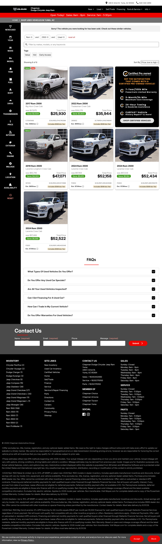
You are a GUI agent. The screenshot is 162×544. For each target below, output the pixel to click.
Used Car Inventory (52, 368)
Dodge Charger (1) (14, 372)
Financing (121, 9)
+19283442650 (95, 377)
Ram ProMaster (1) (14, 426)
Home (15, 20)
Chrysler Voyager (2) (15, 368)
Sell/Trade (110, 9)
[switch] (27, 54)
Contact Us (49, 401)
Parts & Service (133, 9)
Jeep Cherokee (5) (14, 379)
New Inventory (50, 365)
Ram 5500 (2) (12, 422)
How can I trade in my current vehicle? (48, 306)
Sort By (137, 62)
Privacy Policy (50, 412)
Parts (46, 394)
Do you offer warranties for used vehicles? (50, 315)
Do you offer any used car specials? (47, 280)
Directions (48, 397)
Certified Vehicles (52, 372)
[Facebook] (84, 414)
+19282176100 (96, 380)
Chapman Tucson (90, 400)
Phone (74, 338)
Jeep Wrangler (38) (14, 404)
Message (109, 338)
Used (99, 9)
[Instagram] (88, 414)
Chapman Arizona (90, 397)
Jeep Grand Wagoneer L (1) (18, 401)
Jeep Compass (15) (14, 383)
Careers (47, 404)
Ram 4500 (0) (12, 419)
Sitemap (48, 415)
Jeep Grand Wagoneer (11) (17, 397)
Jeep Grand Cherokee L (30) (18, 394)
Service (47, 386)
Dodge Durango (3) (14, 376)
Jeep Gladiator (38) (14, 386)
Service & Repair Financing (56, 390)
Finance (47, 383)
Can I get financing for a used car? (46, 298)
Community (49, 408)
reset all (71, 37)
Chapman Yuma (89, 404)
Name (22, 338)
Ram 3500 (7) (12, 415)
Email (50, 338)
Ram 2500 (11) (12, 412)
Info (146, 9)
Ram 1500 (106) (13, 408)
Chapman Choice (90, 393)
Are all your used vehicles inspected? (47, 289)
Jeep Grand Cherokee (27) (18, 390)
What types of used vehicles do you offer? (50, 271)
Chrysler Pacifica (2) (15, 365)
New (90, 9)
